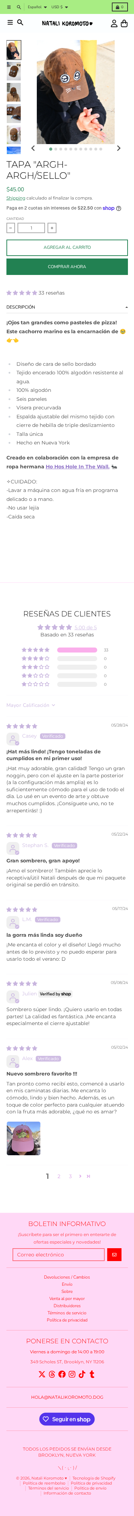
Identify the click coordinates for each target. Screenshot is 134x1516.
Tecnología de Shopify (94, 1478)
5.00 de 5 (86, 627)
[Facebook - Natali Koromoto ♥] (62, 1374)
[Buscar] (20, 22)
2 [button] (59, 1176)
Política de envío (90, 1488)
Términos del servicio (48, 1488)
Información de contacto (67, 1493)
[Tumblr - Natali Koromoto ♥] (92, 1374)
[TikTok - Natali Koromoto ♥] (82, 1374)
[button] (22, 293)
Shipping (15, 198)
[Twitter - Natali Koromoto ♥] (42, 1374)
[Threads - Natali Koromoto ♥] (52, 1374)
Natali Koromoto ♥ (49, 1478)
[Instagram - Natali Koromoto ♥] (72, 1374)
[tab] (51, 149)
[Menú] (10, 22)
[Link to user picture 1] (23, 1138)
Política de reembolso (44, 1483)
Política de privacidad (91, 1483)
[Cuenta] (114, 23)
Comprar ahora (67, 267)
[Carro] (124, 23)
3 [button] (70, 1176)
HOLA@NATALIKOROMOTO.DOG (67, 1397)
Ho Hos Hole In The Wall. (78, 466)
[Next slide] (118, 148)
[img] (21, 726)
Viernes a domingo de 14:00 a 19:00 (67, 1351)
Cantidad (15, 218)
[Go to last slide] (33, 148)
